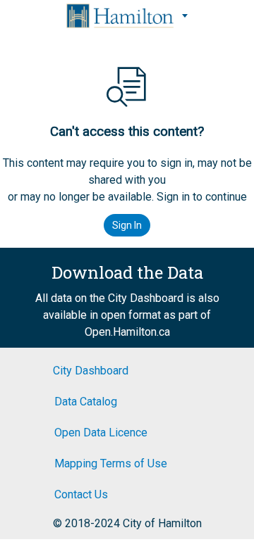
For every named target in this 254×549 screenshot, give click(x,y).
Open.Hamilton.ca (127, 332)
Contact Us (81, 494)
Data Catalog (85, 401)
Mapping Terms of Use (110, 463)
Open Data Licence (100, 432)
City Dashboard (90, 370)
